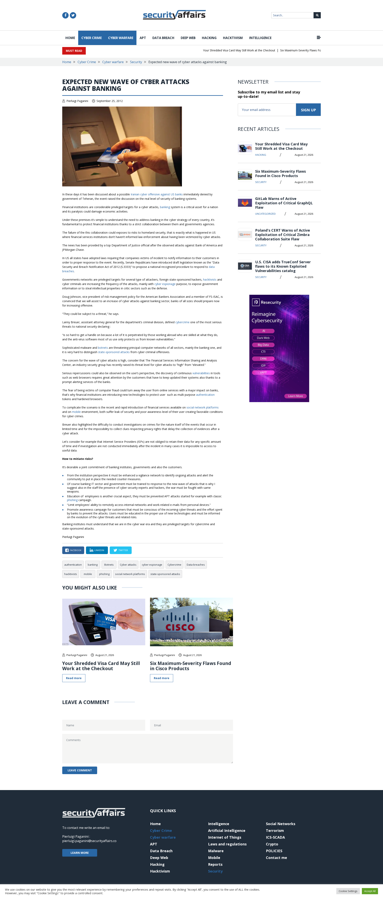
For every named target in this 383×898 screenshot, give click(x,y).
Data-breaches (196, 564)
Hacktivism (233, 38)
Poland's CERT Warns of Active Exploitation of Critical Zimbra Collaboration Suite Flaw (282, 234)
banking (165, 207)
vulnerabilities (201, 373)
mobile (76, 412)
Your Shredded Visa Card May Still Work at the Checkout (229, 50)
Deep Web (188, 38)
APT (143, 38)
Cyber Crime (91, 38)
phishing (72, 500)
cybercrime (182, 322)
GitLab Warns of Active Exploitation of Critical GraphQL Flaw (284, 203)
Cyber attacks (128, 564)
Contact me (276, 857)
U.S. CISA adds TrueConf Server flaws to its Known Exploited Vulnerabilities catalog (283, 266)
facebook (75, 550)
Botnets (109, 564)
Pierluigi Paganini (77, 101)
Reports (215, 864)
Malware (216, 850)
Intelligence (260, 38)
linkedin (99, 550)
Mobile (214, 857)
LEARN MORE (80, 853)
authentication (205, 395)
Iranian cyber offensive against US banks (157, 194)
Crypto (272, 844)
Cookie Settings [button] (348, 891)
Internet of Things (224, 837)
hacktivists (209, 279)
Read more (74, 678)
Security (136, 62)
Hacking (209, 38)
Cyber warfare (120, 38)
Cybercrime (174, 564)
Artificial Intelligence (226, 830)
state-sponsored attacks (114, 352)
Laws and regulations (227, 844)
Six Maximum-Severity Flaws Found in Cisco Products (304, 50)
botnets (103, 348)
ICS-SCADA (275, 837)
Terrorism (275, 830)
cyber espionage (165, 284)
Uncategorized (265, 213)
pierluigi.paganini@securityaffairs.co (89, 841)
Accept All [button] (370, 891)
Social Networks (280, 823)
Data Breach (163, 38)
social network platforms (203, 407)
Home (70, 38)
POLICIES (274, 850)
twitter (123, 550)
